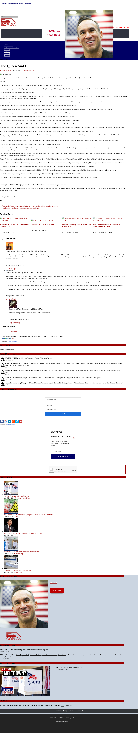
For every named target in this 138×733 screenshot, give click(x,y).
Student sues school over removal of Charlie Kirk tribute (23, 533)
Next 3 (62, 706)
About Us (7, 56)
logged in (14, 331)
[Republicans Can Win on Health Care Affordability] (11, 550)
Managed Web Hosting (62, 721)
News (16, 517)
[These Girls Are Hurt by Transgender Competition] (15, 220)
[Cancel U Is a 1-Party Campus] (42, 220)
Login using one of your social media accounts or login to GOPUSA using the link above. (32, 336)
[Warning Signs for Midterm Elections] (11, 494)
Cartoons (24, 705)
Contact (59, 710)
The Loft (68, 706)
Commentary (27, 70)
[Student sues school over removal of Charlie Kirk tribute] (11, 531)
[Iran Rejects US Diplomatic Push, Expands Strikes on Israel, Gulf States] (11, 513)
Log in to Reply (11, 269)
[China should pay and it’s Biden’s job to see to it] (77, 220)
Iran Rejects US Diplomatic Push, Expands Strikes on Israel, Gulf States (46, 363)
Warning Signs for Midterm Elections (33, 358)
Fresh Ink (49, 705)
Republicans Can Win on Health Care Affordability (21, 552)
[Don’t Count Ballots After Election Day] (11, 568)
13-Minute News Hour (11, 48)
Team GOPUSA (81, 710)
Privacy (65, 710)
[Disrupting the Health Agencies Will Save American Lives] (108, 220)
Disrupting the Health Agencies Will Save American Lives (107, 225)
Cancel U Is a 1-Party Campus (43, 224)
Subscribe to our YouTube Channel (116, 27)
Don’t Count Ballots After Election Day (17, 570)
